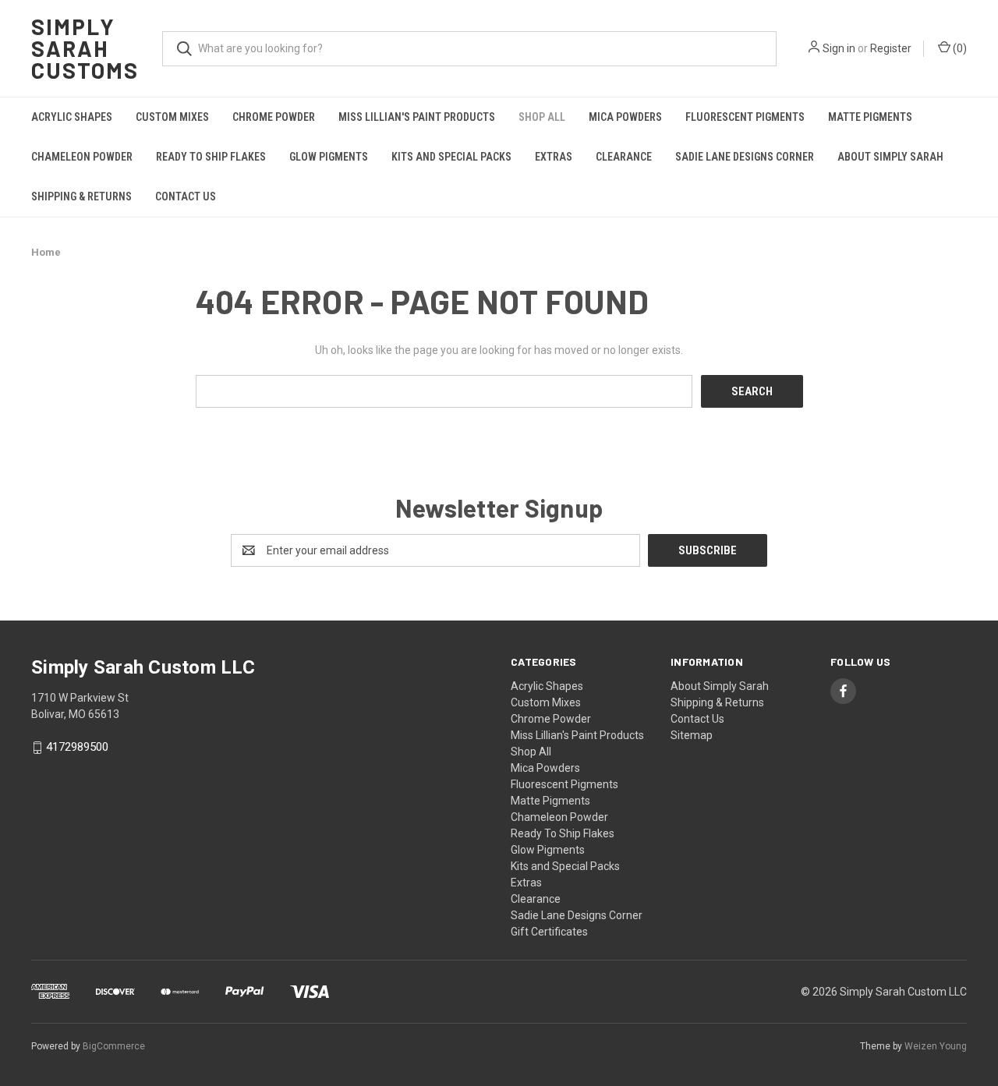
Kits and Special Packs (451, 156)
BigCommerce (114, 1046)
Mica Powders (625, 117)
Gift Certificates (549, 931)
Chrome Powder (273, 117)
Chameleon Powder (82, 156)
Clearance (624, 156)
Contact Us (185, 196)
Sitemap (692, 735)
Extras (553, 156)
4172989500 (77, 748)
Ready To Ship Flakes (211, 156)
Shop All (541, 117)
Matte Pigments (870, 117)
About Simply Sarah (890, 156)
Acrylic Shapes (71, 117)
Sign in (839, 48)
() (958, 48)
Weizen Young (935, 1046)
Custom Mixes (172, 117)
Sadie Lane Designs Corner (744, 156)
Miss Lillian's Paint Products (416, 117)
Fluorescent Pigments (745, 117)
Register (890, 48)
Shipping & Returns (81, 196)
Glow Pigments (328, 156)
